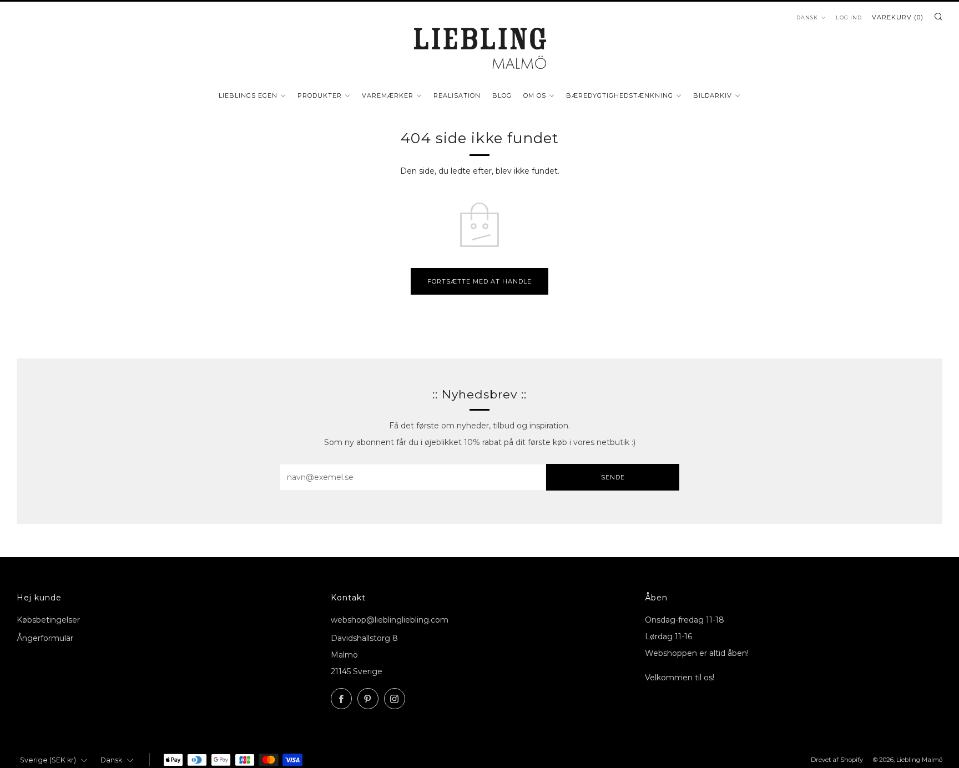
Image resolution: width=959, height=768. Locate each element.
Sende (613, 477)
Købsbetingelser (48, 620)
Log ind (849, 17)
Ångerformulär (45, 638)
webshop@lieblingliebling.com (389, 620)
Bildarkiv (712, 95)
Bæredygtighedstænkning (619, 95)
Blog (502, 95)
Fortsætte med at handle (479, 281)
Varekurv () (897, 17)
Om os (534, 95)
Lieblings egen (248, 95)
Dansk (807, 17)
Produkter (319, 95)
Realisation (457, 95)
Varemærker (387, 95)
